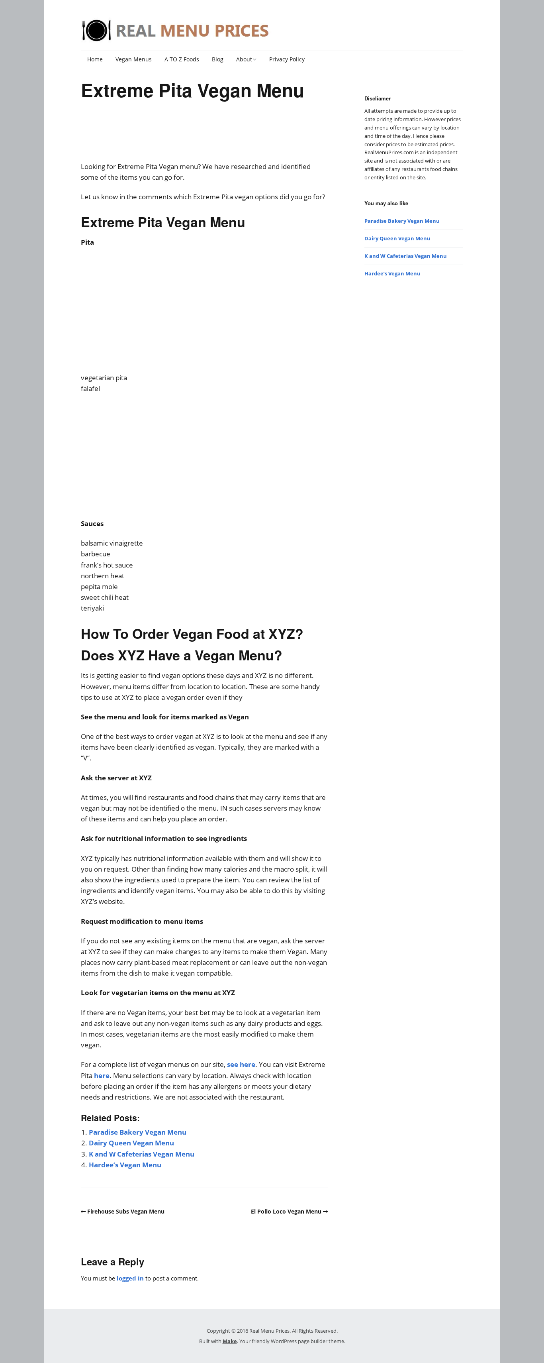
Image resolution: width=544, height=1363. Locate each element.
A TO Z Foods (181, 59)
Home (95, 59)
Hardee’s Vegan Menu (125, 1164)
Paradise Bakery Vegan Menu (137, 1132)
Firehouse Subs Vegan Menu (125, 1211)
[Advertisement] (204, 136)
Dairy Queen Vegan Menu (131, 1142)
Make (230, 1341)
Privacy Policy (287, 59)
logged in (130, 1278)
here (102, 1075)
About (244, 59)
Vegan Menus (133, 59)
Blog (217, 59)
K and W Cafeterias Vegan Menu (141, 1154)
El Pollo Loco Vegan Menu (286, 1211)
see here (241, 1064)
